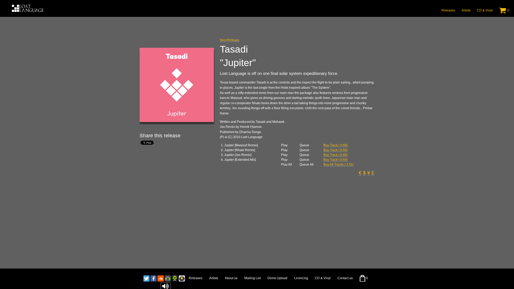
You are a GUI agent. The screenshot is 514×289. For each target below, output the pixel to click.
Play (284, 145)
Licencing (301, 278)
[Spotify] (175, 278)
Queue (304, 145)
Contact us (345, 278)
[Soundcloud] (160, 278)
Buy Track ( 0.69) (335, 145)
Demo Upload (277, 278)
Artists (466, 10)
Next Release (229, 40)
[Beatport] (168, 278)
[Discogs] (182, 278)
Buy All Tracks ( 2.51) (338, 164)
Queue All (307, 164)
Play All (286, 164)
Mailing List (252, 278)
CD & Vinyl (485, 10)
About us (231, 278)
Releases (448, 10)
